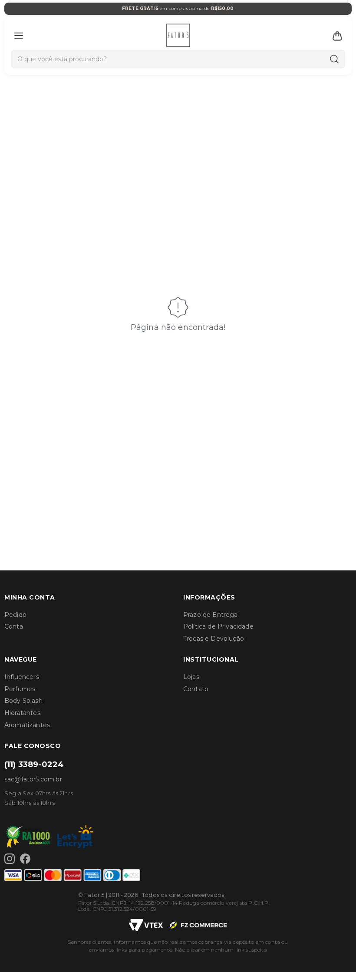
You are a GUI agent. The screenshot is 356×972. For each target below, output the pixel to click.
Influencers (21, 677)
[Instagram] (9, 858)
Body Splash (23, 701)
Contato (195, 689)
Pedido (15, 615)
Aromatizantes (27, 725)
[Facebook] (25, 858)
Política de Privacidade (218, 626)
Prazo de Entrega (210, 615)
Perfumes (19, 689)
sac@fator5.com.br (33, 779)
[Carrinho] (337, 35)
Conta (13, 626)
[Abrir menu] (18, 35)
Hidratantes (22, 713)
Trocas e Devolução (213, 639)
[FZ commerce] (198, 925)
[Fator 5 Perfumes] (178, 35)
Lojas (191, 677)
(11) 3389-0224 (34, 764)
